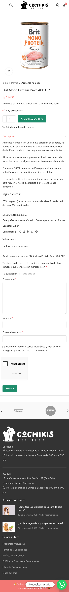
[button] (62, 585)
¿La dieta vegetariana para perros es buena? (40, 523)
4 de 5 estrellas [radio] (31, 273)
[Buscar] (11, 5)
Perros (14, 82)
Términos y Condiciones (15, 549)
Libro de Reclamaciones (15, 567)
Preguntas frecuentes (14, 543)
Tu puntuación (11, 273)
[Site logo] (34, 4)
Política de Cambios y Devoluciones (21, 561)
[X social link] (20, 231)
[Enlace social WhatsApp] (32, 231)
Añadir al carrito (32, 118)
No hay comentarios (48, 514)
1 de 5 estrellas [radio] (23, 273)
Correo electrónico (13, 332)
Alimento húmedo (31, 82)
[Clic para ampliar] (9, 71)
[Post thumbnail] (9, 511)
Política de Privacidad (13, 555)
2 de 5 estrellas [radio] (26, 273)
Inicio (5, 82)
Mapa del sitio (10, 573)
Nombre (8, 318)
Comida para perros (46, 220)
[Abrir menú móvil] (4, 5)
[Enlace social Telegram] (36, 231)
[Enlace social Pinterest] (24, 231)
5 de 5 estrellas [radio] (33, 273)
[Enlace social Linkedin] (28, 231)
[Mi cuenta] (57, 5)
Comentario (9, 279)
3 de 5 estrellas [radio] (28, 273)
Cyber (16, 225)
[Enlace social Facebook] (16, 231)
